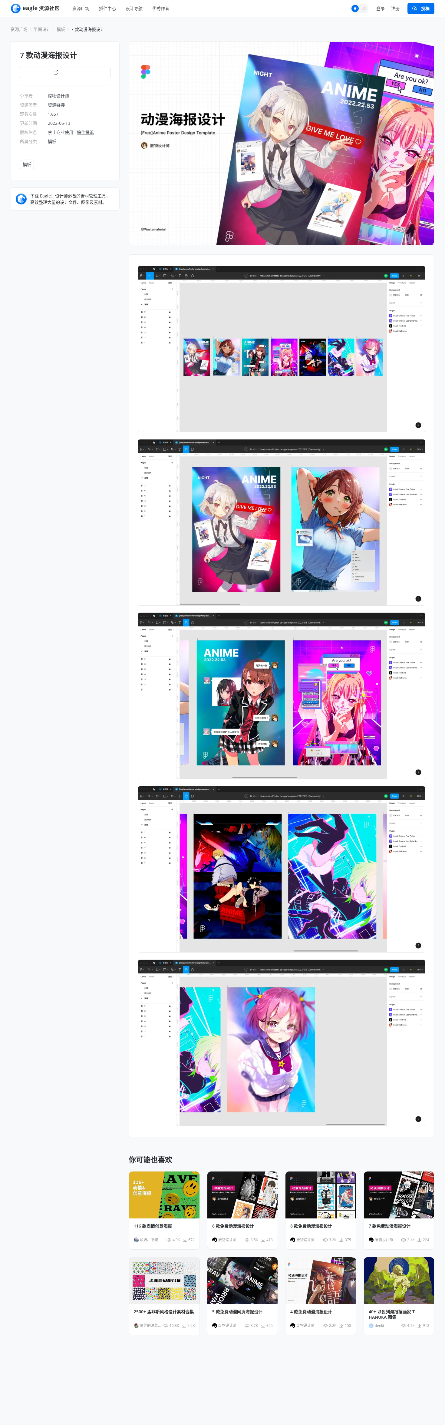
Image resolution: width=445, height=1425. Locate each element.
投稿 (425, 8)
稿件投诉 (85, 132)
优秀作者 (160, 8)
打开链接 (68, 72)
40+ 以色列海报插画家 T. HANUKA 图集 (392, 1314)
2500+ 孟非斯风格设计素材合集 (164, 1311)
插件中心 (107, 8)
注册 (395, 8)
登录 (380, 8)
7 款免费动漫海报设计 (389, 1226)
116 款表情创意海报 (153, 1226)
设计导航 (134, 8)
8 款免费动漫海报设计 (233, 1226)
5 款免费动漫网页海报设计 (237, 1311)
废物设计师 (58, 96)
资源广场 (80, 8)
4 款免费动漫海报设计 (311, 1311)
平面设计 (42, 29)
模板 (61, 29)
